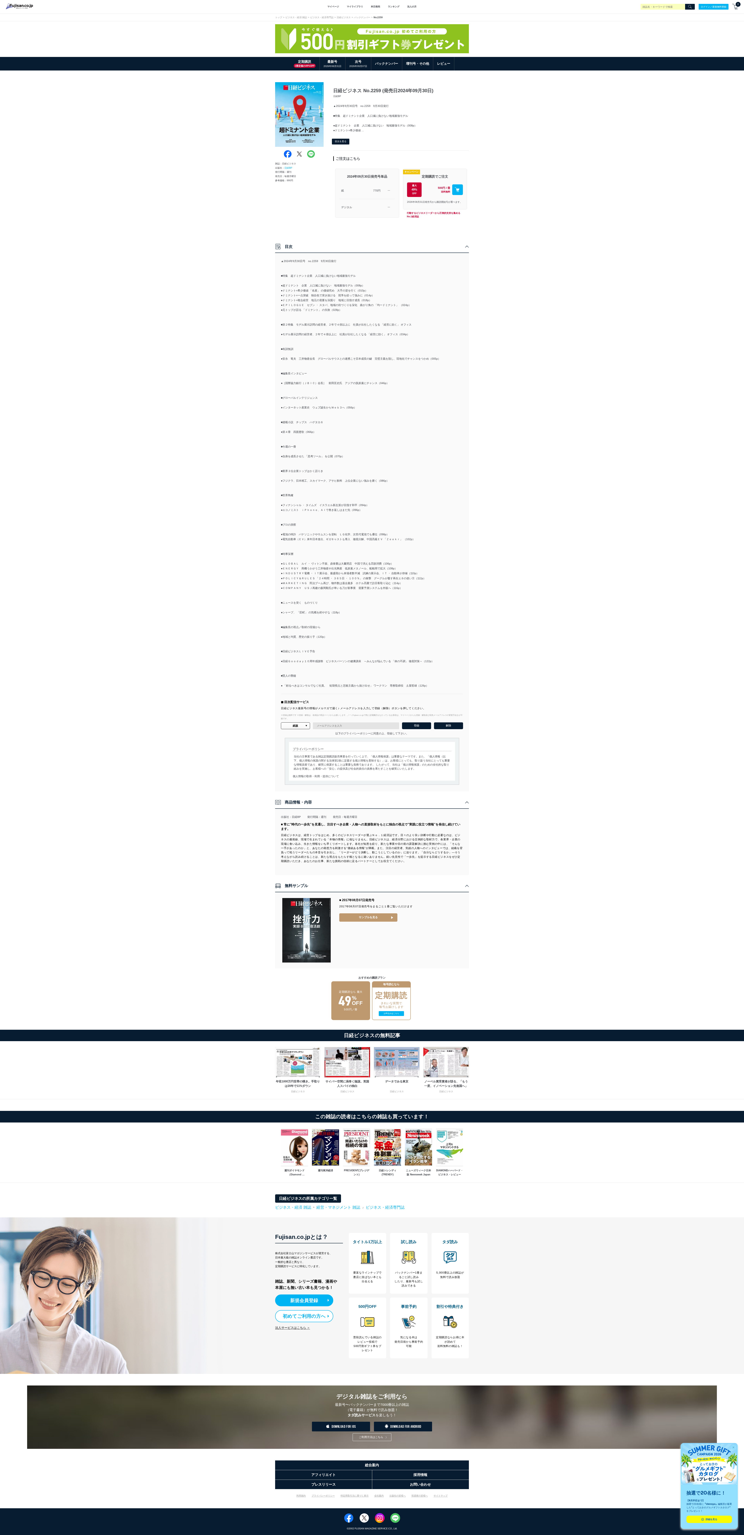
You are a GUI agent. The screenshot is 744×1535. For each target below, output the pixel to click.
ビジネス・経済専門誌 (321, 17)
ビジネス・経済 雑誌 (296, 17)
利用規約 (301, 1495)
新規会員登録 (304, 1300)
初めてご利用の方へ (304, 1316)
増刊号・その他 (417, 63)
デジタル (346, 207)
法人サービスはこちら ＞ (292, 1327)
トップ (278, 17)
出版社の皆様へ (397, 1495)
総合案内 (372, 1465)
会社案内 (379, 1495)
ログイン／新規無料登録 (713, 6)
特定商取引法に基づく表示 (355, 1495)
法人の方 (412, 6)
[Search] (690, 7)
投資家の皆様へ (420, 1495)
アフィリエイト (323, 1475)
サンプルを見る (368, 917)
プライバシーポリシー (323, 1495)
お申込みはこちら (391, 1013)
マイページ (333, 6)
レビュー (443, 63)
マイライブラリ (355, 6)
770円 (377, 190)
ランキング (394, 6)
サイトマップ (441, 1495)
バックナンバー (362, 17)
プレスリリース (323, 1484)
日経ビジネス (344, 17)
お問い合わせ (420, 1484)
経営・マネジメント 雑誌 (338, 1207)
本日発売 (375, 6)
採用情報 (420, 1475)
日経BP (288, 168)
